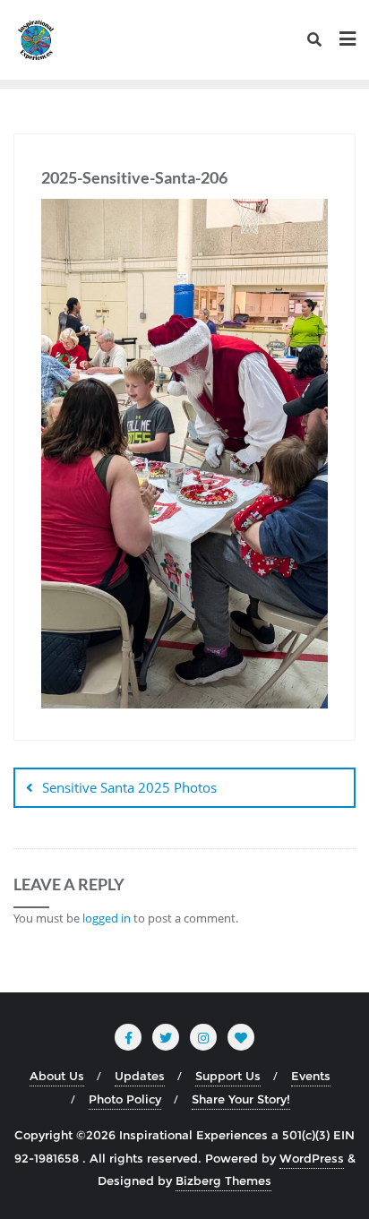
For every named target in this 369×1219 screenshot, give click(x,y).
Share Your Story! (241, 1099)
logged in (106, 918)
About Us (57, 1076)
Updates (140, 1076)
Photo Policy (125, 1099)
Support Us (228, 1076)
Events (310, 1076)
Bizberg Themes (223, 1180)
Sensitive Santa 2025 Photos (129, 787)
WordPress (311, 1158)
